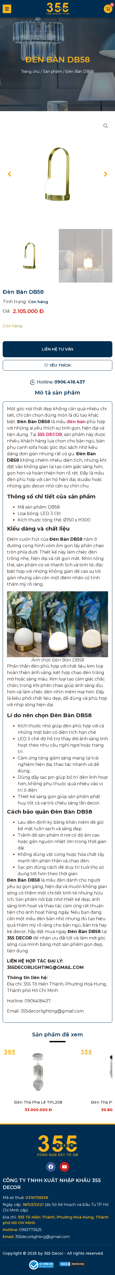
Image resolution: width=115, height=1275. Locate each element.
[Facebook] (51, 1167)
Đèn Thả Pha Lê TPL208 (38, 1102)
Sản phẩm (52, 71)
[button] (9, 174)
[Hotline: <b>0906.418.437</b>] (32, 382)
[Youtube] (64, 1167)
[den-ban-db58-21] (57, 174)
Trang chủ (30, 71)
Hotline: (61, 382)
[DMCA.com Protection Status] (72, 1265)
